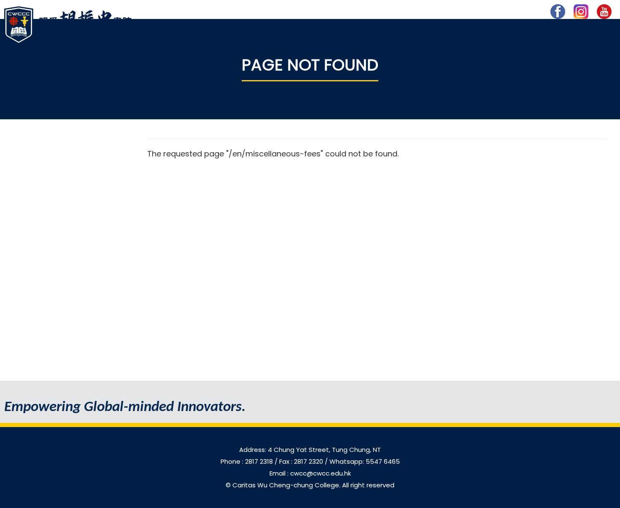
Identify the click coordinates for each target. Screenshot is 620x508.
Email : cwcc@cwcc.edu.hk (310, 473)
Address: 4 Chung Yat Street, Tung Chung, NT (310, 449)
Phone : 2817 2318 (248, 461)
